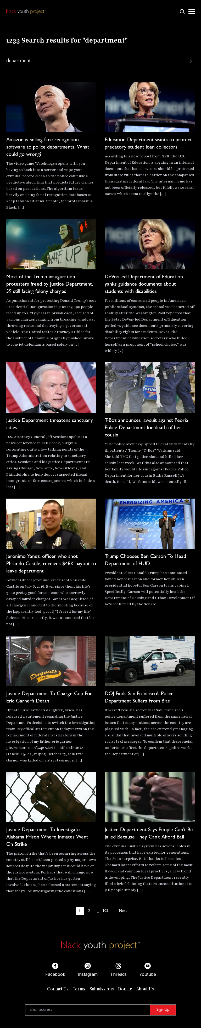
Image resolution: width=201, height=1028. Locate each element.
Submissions (102, 988)
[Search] (190, 61)
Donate (125, 988)
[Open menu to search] (182, 11)
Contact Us (58, 988)
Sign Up (163, 1010)
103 (105, 911)
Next (123, 911)
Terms (79, 988)
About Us (145, 988)
